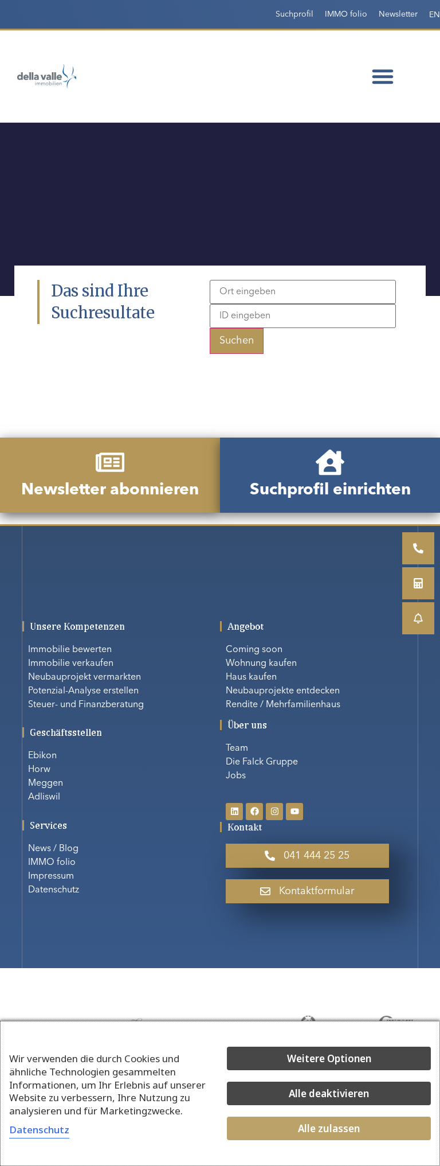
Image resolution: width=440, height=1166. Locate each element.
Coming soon (254, 649)
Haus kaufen (251, 677)
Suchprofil (294, 14)
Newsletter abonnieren (110, 490)
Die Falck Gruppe (262, 762)
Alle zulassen (329, 1128)
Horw (39, 769)
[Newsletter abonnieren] (110, 462)
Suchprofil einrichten (330, 490)
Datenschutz (53, 890)
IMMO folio (346, 14)
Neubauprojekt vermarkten (84, 677)
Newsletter (398, 14)
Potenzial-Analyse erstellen (83, 691)
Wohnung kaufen (261, 663)
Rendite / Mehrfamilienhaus (283, 704)
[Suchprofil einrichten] (330, 462)
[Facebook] (254, 811)
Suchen (236, 341)
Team (237, 748)
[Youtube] (294, 811)
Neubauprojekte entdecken (283, 691)
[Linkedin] (234, 811)
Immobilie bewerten (70, 649)
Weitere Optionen (329, 1058)
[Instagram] (274, 811)
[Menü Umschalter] (382, 76)
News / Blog (53, 848)
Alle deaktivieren (329, 1093)
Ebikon (42, 756)
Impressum (51, 876)
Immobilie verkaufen (70, 663)
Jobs (236, 776)
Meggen (45, 783)
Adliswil (44, 797)
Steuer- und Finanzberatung (86, 704)
